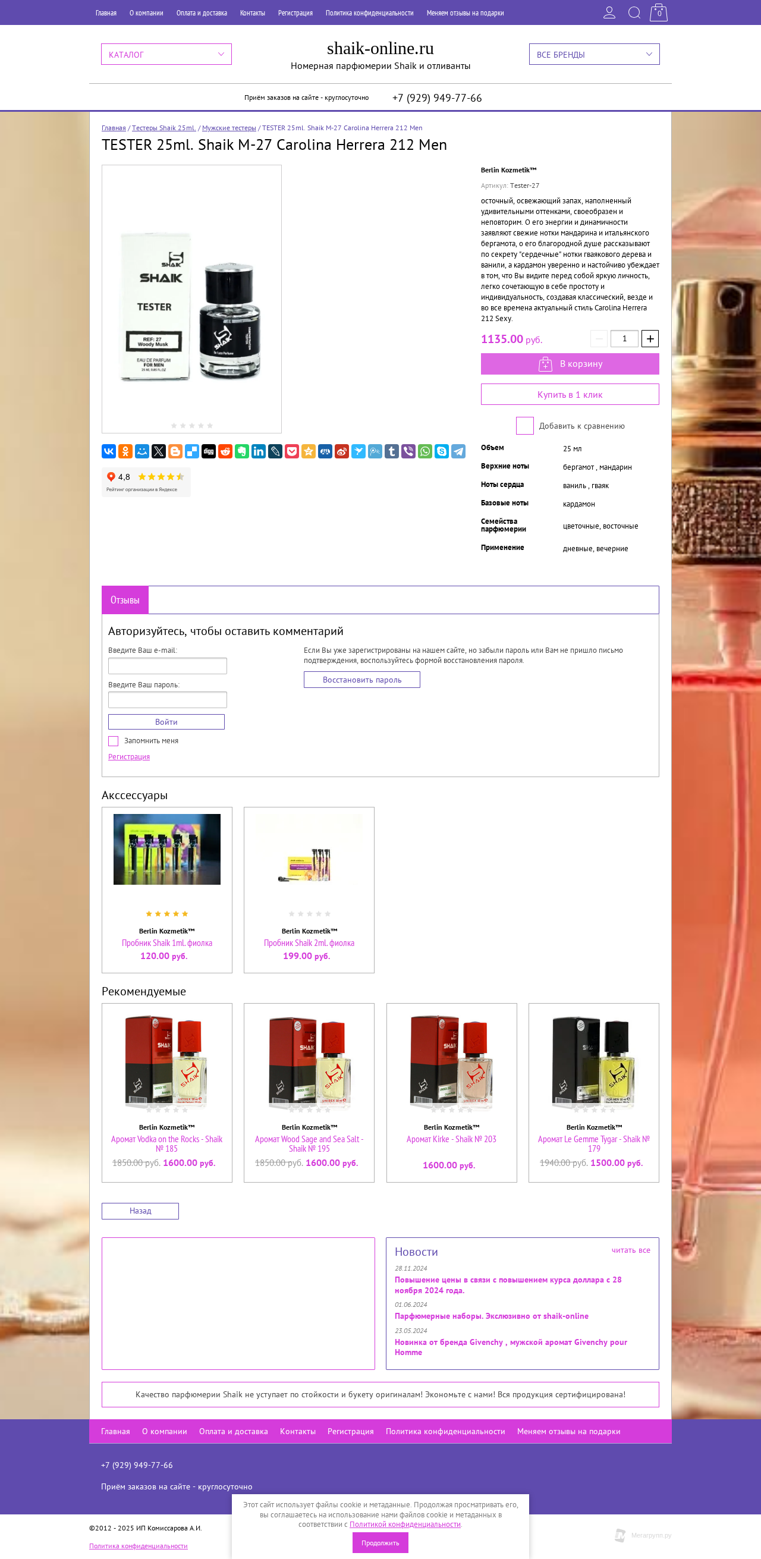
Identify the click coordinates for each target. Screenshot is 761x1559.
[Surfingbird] (358, 451)
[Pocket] (292, 451)
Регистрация (295, 13)
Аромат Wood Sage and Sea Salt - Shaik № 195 (309, 1143)
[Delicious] (192, 451)
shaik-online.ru (380, 48)
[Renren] (325, 451)
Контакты (252, 13)
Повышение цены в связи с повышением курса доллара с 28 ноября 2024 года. (508, 1285)
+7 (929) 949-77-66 (437, 98)
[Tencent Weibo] (375, 451)
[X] (159, 451)
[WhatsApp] (425, 451)
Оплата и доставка (202, 13)
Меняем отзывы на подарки (465, 13)
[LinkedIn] (258, 451)
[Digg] (209, 451)
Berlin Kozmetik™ (508, 169)
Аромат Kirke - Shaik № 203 (451, 1139)
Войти (166, 721)
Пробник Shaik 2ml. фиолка (309, 942)
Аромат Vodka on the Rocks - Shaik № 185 (166, 1143)
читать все (631, 1249)
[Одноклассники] (125, 451)
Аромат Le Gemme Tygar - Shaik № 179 (594, 1143)
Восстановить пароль (362, 679)
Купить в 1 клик (570, 394)
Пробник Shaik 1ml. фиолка (167, 942)
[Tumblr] (392, 451)
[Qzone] (308, 451)
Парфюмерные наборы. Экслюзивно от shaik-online (492, 1315)
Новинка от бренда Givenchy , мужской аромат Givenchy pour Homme (511, 1347)
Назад (141, 1210)
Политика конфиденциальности (370, 13)
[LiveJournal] (275, 451)
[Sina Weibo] (342, 451)
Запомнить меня (150, 741)
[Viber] (408, 451)
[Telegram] (458, 451)
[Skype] (442, 451)
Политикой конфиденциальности (405, 1524)
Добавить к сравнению (581, 425)
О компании (146, 13)
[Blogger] (175, 451)
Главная (106, 13)
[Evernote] (242, 451)
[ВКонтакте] (109, 451)
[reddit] (225, 451)
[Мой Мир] (142, 451)
